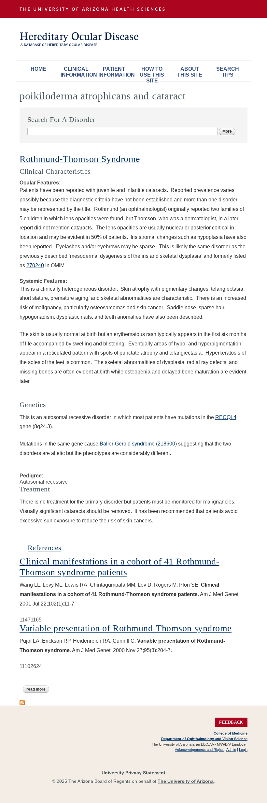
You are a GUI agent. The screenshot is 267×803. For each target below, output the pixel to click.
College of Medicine (230, 733)
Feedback (231, 722)
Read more (37, 689)
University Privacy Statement (133, 772)
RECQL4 (225, 417)
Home (38, 69)
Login (243, 750)
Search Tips (227, 72)
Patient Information (115, 72)
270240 (35, 265)
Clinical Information (78, 72)
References (44, 548)
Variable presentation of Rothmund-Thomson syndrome (126, 628)
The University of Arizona (186, 781)
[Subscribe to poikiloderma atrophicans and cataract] (22, 702)
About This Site (189, 72)
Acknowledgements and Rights (199, 750)
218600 (166, 443)
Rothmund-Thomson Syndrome (80, 159)
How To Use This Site (152, 73)
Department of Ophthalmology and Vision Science (204, 739)
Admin (231, 750)
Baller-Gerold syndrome (127, 443)
